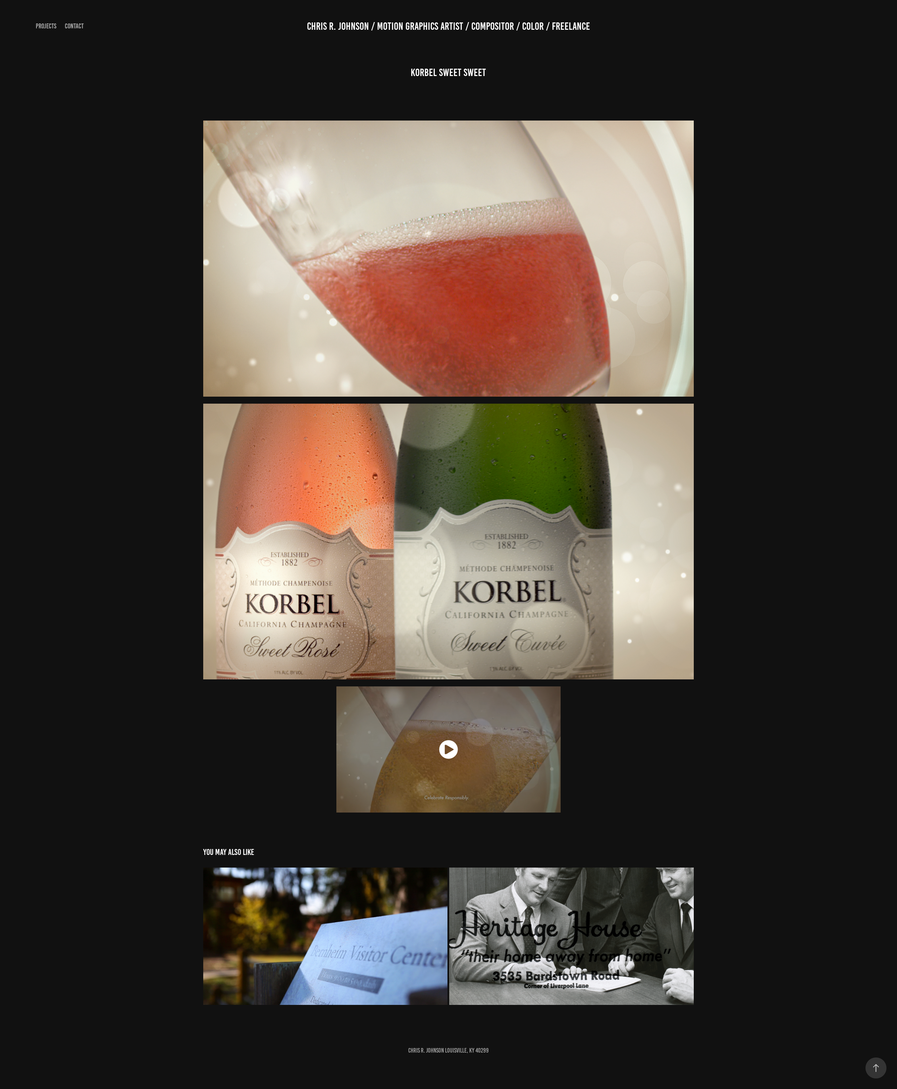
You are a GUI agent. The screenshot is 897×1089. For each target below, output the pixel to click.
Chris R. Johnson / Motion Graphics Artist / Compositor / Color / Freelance (448, 26)
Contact (74, 26)
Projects (46, 26)
